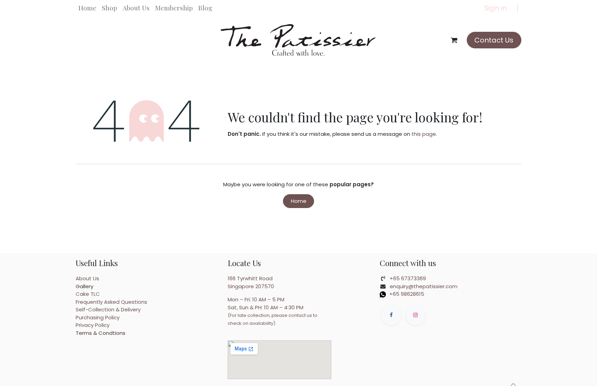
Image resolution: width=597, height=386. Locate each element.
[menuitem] (87, 8)
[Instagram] (415, 315)
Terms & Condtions (100, 333)
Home (298, 201)
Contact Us (493, 40)
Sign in (495, 8)
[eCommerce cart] (454, 40)
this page (423, 134)
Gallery (84, 286)
